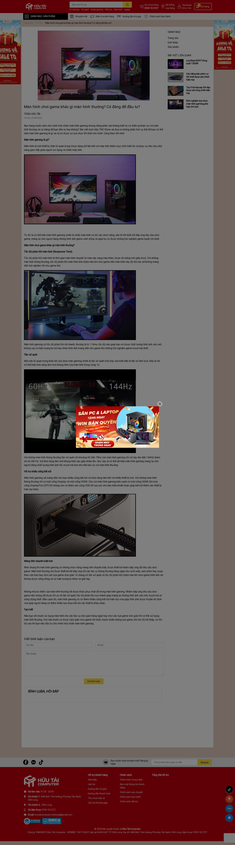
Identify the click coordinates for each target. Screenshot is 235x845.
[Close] (159, 403)
